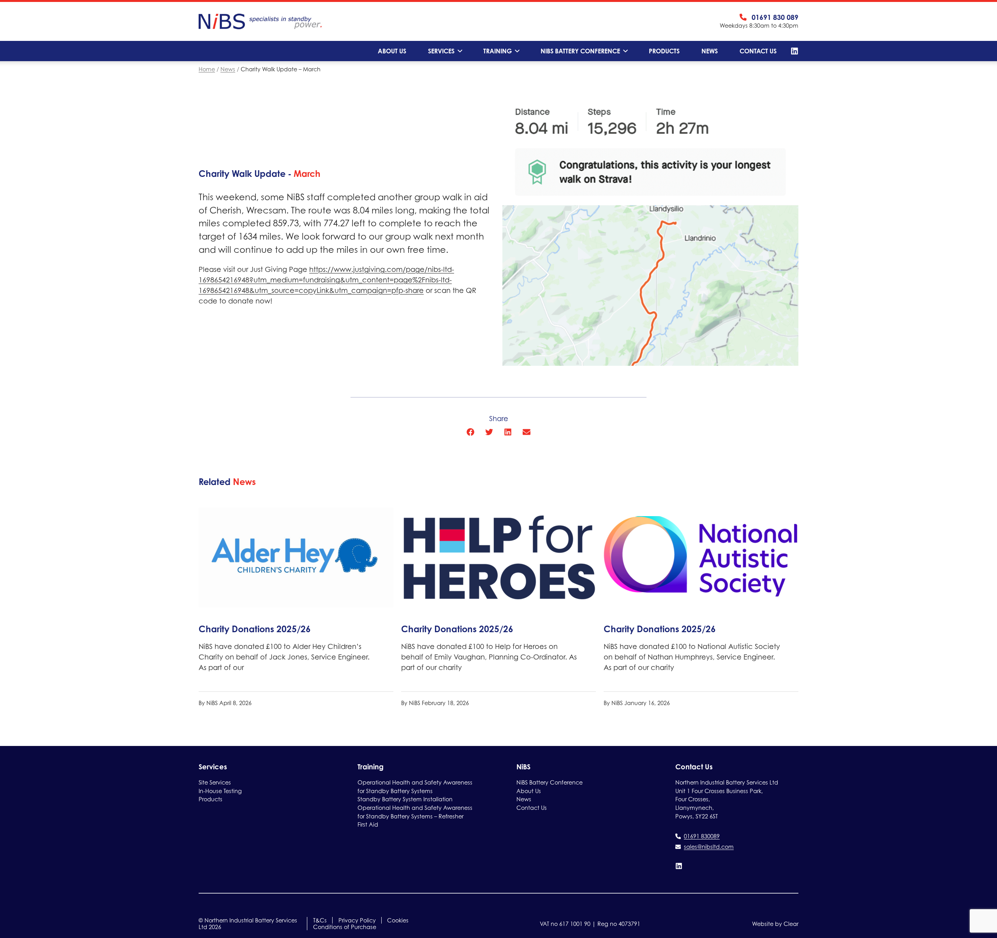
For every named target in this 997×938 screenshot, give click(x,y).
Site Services (215, 782)
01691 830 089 (775, 17)
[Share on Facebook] (470, 432)
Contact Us (758, 51)
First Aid (368, 824)
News (709, 51)
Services (441, 51)
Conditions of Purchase (344, 927)
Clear (791, 923)
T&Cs (320, 920)
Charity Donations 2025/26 (255, 629)
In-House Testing (220, 791)
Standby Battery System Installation (405, 799)
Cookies (398, 920)
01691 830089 (702, 836)
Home (207, 69)
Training (497, 51)
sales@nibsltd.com (709, 846)
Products (664, 51)
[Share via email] (526, 432)
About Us (392, 51)
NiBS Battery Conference (580, 51)
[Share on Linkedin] (507, 432)
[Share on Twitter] (489, 432)
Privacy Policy (357, 920)
